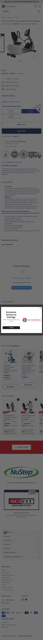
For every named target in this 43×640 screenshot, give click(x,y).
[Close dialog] (41, 308)
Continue (11, 327)
